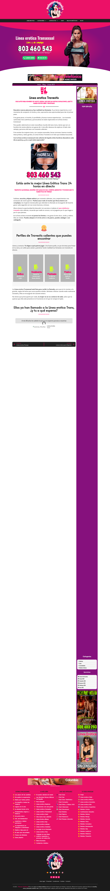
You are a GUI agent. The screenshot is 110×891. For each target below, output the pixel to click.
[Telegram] (54, 877)
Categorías (40, 20)
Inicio (39, 84)
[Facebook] (56, 877)
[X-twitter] (51, 877)
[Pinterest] (59, 877)
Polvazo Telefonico (23, 886)
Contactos (52, 20)
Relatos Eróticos (72, 20)
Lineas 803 (51, 84)
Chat (62, 20)
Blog (81, 20)
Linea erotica (30, 20)
